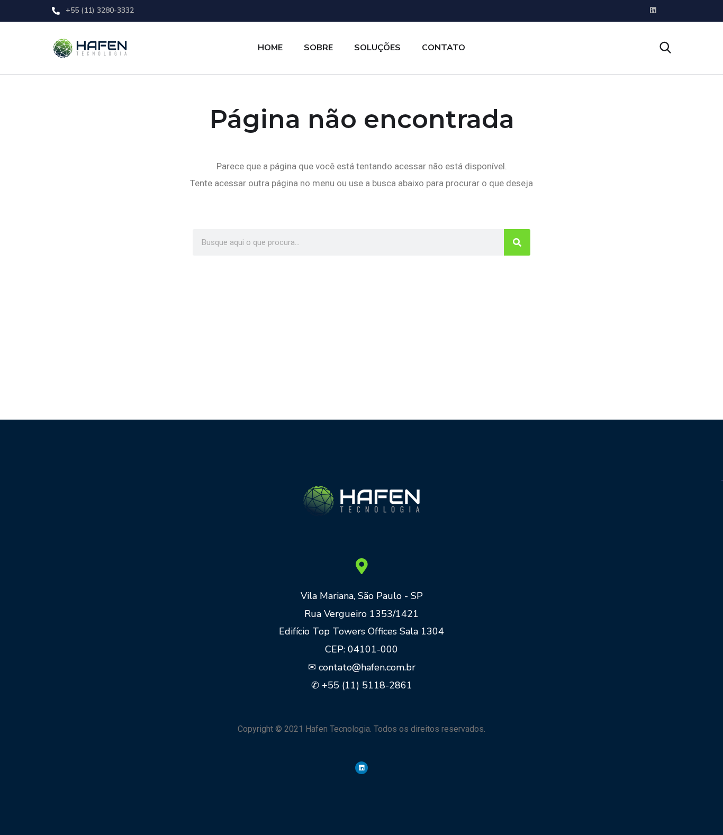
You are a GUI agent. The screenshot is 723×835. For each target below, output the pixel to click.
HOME (270, 47)
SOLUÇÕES (377, 47)
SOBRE (318, 47)
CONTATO (443, 47)
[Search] (517, 242)
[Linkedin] (361, 767)
